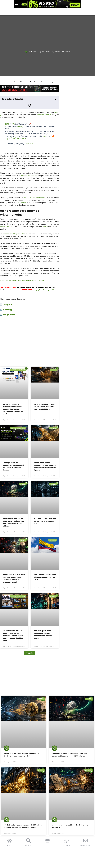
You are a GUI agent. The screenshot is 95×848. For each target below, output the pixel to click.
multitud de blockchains (34, 191)
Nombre (72, 230)
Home (2, 82)
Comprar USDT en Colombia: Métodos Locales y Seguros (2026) (45, 506)
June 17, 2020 (30, 137)
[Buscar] (28, 840)
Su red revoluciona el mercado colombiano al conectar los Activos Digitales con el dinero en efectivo (13, 386)
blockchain (22, 195)
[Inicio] (9, 840)
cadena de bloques (29, 168)
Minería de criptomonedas (27, 273)
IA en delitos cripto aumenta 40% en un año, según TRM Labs (45, 466)
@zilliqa (20, 119)
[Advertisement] (29, 326)
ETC (3, 273)
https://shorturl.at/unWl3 (44, 283)
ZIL (38, 273)
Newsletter (85, 845)
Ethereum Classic (44, 107)
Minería (67, 52)
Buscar (28, 845)
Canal (66, 845)
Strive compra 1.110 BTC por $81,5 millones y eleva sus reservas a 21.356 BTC (44, 383)
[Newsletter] (85, 840)
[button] (56, 99)
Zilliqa (45, 219)
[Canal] (66, 840)
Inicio (9, 845)
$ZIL (13, 117)
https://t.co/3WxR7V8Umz (16, 131)
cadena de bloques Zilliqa (14, 227)
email (71, 239)
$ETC (7, 117)
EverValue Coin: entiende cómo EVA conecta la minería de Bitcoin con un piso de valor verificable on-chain (14, 549)
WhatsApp (8, 302)
